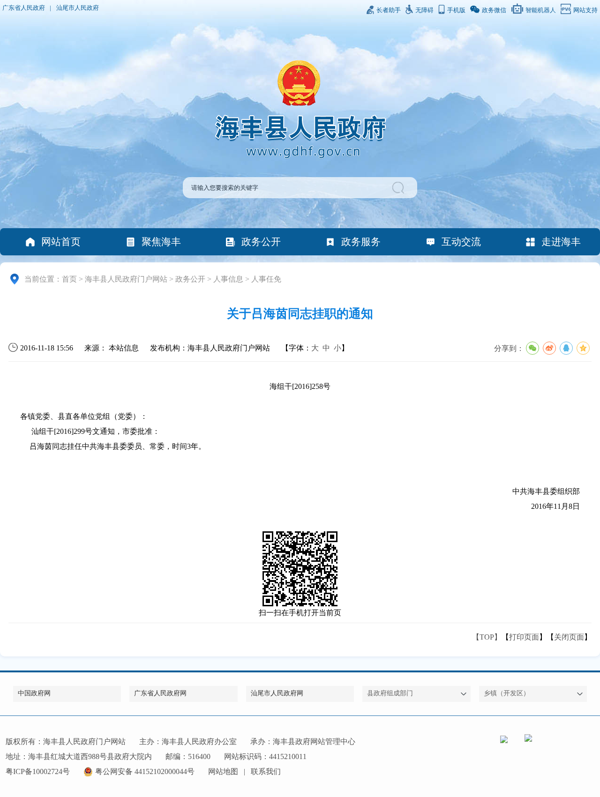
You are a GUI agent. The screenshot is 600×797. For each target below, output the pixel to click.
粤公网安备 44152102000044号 (145, 771)
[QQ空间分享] (583, 348)
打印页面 (524, 637)
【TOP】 (487, 637)
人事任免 (266, 279)
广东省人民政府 (23, 8)
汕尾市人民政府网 (277, 693)
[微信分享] (532, 348)
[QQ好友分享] (566, 348)
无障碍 (424, 10)
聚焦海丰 (161, 241)
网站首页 (61, 241)
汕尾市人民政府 (77, 8)
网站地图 (223, 771)
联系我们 (266, 771)
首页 (69, 279)
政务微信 (494, 10)
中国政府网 (34, 693)
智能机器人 (540, 10)
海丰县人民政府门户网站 (126, 279)
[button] (399, 187)
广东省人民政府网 (160, 693)
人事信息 (228, 279)
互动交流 (461, 241)
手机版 (456, 10)
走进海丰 (561, 241)
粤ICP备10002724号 (38, 771)
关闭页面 (569, 637)
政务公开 (261, 241)
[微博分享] (549, 348)
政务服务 (361, 241)
